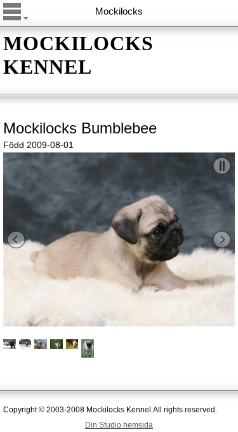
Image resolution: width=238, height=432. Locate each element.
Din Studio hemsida (119, 425)
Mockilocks (119, 11)
